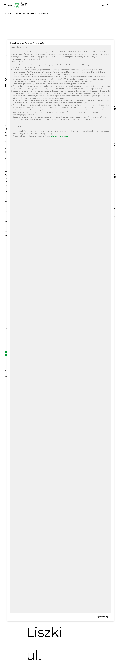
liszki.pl (8, 13)
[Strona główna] (20, 5)
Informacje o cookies (59, 136)
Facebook (107, 5)
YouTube (103, 5)
